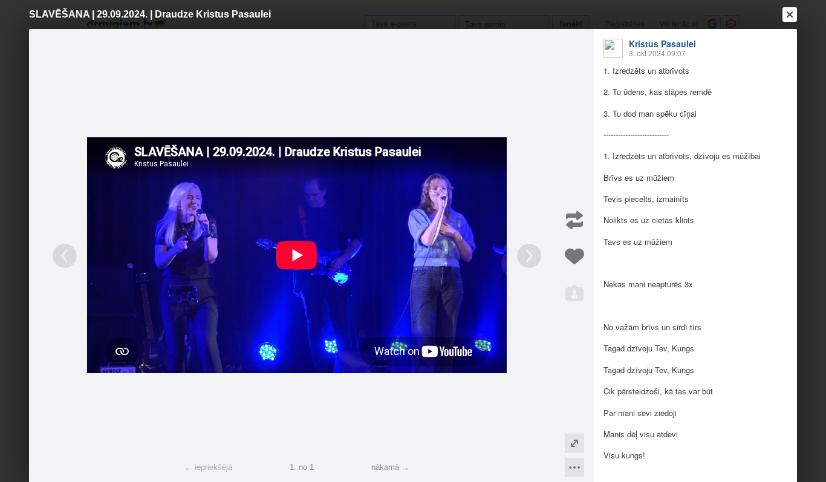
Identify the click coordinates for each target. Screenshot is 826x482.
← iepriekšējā (208, 467)
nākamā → (390, 467)
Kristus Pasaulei (662, 43)
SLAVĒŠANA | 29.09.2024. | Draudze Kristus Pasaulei (150, 14)
